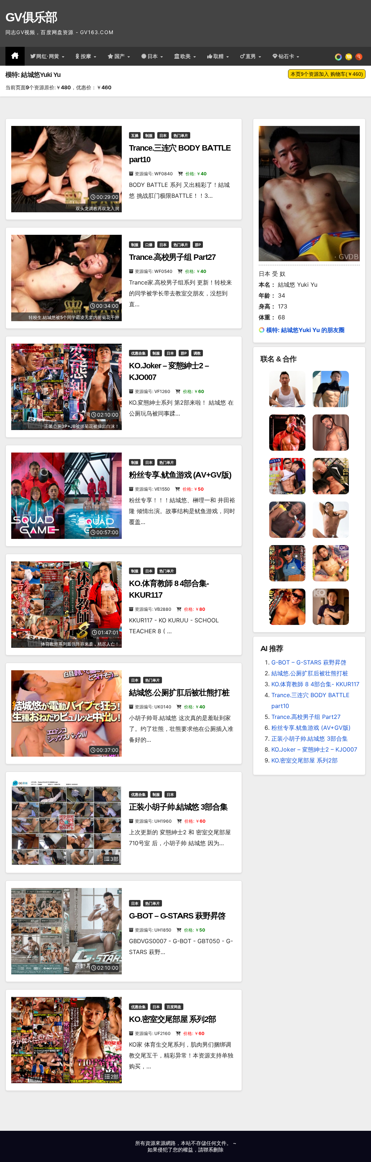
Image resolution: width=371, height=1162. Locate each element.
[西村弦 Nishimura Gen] (287, 475)
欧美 (186, 56)
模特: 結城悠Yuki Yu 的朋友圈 (305, 330)
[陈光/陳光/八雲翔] (331, 388)
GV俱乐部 (31, 17)
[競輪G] (287, 562)
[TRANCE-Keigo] (331, 475)
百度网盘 (174, 1007)
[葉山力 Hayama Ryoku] (287, 519)
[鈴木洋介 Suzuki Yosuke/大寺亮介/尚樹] (287, 388)
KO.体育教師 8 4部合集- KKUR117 (315, 684)
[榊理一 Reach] (287, 431)
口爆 (149, 244)
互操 (134, 135)
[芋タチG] (287, 606)
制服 (149, 135)
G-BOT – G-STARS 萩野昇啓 (177, 916)
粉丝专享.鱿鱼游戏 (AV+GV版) (180, 475)
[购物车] (349, 56)
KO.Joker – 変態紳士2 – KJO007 (314, 749)
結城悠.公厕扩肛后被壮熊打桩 (179, 692)
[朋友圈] (338, 56)
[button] (359, 56)
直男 (252, 56)
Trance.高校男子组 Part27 (172, 257)
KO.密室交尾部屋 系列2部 (172, 1019)
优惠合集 (138, 353)
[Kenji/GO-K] (331, 431)
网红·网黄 (48, 56)
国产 (120, 56)
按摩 (87, 56)
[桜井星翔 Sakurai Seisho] (331, 562)
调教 (197, 353)
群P (198, 244)
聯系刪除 (213, 1149)
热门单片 (181, 135)
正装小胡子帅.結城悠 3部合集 (178, 807)
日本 (153, 56)
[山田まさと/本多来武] (331, 606)
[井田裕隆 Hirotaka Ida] (331, 519)
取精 (219, 56)
